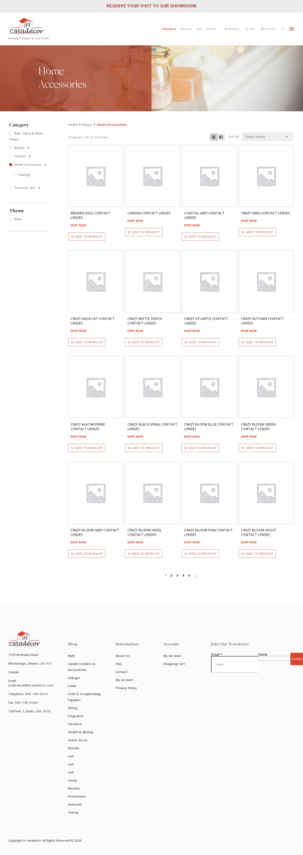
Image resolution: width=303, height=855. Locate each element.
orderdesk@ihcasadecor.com (30, 685)
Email (216, 654)
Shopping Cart (174, 664)
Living (72, 780)
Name (263, 654)
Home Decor (78, 740)
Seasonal (75, 804)
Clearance (169, 29)
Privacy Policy (126, 688)
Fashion (20, 156)
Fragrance (75, 716)
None (18, 219)
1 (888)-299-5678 (36, 711)
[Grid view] (213, 137)
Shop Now (78, 225)
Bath (71, 656)
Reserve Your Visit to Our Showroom (151, 6)
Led (71, 756)
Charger (74, 678)
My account (124, 680)
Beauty (19, 148)
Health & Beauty (80, 125)
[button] (86, 237)
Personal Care (24, 188)
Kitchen (73, 748)
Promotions (77, 796)
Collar (72, 686)
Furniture (75, 724)
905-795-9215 (36, 694)
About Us (187, 29)
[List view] (221, 137)
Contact (211, 29)
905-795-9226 (26, 702)
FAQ (199, 29)
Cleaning (24, 175)
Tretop (73, 812)
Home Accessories (28, 165)
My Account (172, 656)
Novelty (74, 788)
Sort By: (234, 136)
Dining (73, 708)
